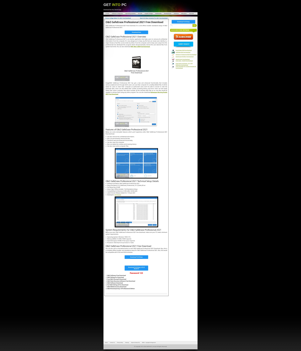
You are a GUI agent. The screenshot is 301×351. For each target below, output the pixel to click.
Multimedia (158, 13)
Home (107, 13)
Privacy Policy (120, 342)
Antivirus (176, 13)
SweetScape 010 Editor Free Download (184, 56)
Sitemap (127, 342)
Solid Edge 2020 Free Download (183, 52)
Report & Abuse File (135, 342)
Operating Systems (130, 13)
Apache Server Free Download (183, 59)
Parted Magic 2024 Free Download (184, 50)
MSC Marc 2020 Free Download (140, 46)
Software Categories (117, 13)
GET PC (115, 5)
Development (167, 13)
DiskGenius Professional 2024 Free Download (186, 54)
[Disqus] (136, 320)
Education (184, 13)
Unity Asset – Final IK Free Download (184, 60)
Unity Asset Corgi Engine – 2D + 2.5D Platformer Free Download (184, 64)
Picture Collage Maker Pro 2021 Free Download (118, 18)
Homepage (118, 195)
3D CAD (140, 13)
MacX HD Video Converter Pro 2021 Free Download (153, 18)
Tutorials (191, 13)
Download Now (136, 32)
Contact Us (112, 342)
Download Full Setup (136, 257)
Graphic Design (149, 13)
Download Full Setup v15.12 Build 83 (136, 268)
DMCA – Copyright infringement (149, 342)
